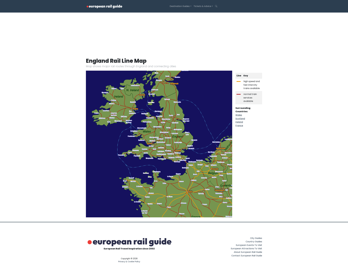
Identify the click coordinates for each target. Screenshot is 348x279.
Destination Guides (180, 6)
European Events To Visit (249, 245)
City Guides (256, 238)
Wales (238, 115)
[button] (216, 6)
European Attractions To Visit (246, 248)
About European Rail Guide (248, 252)
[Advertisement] (174, 33)
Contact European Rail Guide (246, 255)
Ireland (239, 122)
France (239, 125)
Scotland (240, 118)
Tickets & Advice (202, 6)
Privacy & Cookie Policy (129, 261)
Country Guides (254, 241)
